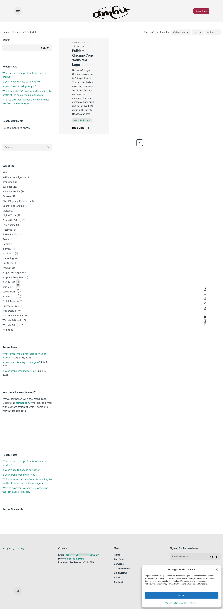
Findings (7, 229)
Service (6, 287)
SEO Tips (7, 282)
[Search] (18, 591)
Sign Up (213, 556)
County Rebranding (13, 205)
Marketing (8, 258)
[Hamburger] (18, 11)
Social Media (9, 291)
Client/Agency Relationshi (16, 201)
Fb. (205, 308)
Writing (6, 329)
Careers (6, 196)
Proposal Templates (13, 277)
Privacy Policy (190, 603)
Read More (78, 127)
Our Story (7, 263)
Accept (181, 595)
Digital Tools (9, 215)
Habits (6, 244)
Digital (6, 210)
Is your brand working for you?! (19, 86)
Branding (7, 182)
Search (6, 39)
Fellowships (8, 224)
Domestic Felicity (12, 220)
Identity (6, 248)
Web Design (9, 310)
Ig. (205, 298)
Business (7, 186)
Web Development (12, 315)
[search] (49, 147)
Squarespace (9, 296)
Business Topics (11, 191)
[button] (216, 569)
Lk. (205, 289)
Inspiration (8, 253)
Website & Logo (11, 325)
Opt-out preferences (174, 603)
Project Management (14, 272)
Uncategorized (10, 306)
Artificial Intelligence (14, 177)
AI (3, 172)
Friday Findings (11, 234)
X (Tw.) (20, 548)
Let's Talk (201, 11)
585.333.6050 (75, 558)
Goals (5, 239)
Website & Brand (11, 320)
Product (6, 267)
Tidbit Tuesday (10, 301)
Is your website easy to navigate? (21, 81)
